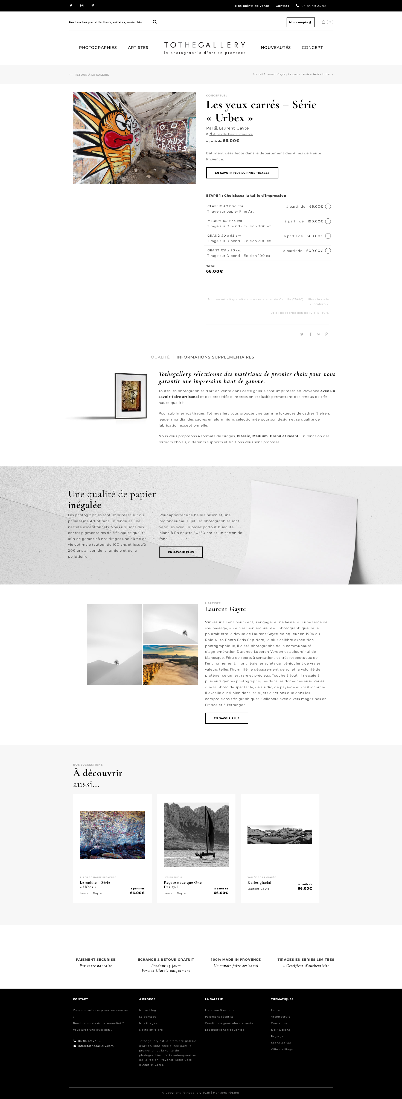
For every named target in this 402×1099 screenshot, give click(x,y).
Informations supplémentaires (215, 357)
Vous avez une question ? (92, 1029)
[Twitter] (301, 334)
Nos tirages (148, 1023)
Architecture (281, 1016)
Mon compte (298, 22)
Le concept (147, 1016)
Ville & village (282, 1049)
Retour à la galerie (92, 74)
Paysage (277, 1036)
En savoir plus (181, 552)
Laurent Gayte (276, 74)
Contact (282, 6)
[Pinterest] (325, 334)
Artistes (138, 47)
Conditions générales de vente (229, 1023)
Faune (275, 1010)
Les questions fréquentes (224, 1029)
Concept (312, 47)
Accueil (169, 44)
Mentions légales (226, 1092)
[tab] (160, 357)
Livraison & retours (219, 1010)
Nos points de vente (252, 6)
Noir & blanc (280, 1029)
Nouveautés (276, 47)
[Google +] (317, 334)
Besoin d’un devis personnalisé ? (98, 1023)
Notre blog (147, 1010)
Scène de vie (281, 1042)
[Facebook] (309, 334)
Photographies (98, 47)
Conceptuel (280, 1023)
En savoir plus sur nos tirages (242, 172)
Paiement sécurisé (219, 1016)
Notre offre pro (151, 1029)
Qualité (160, 357)
